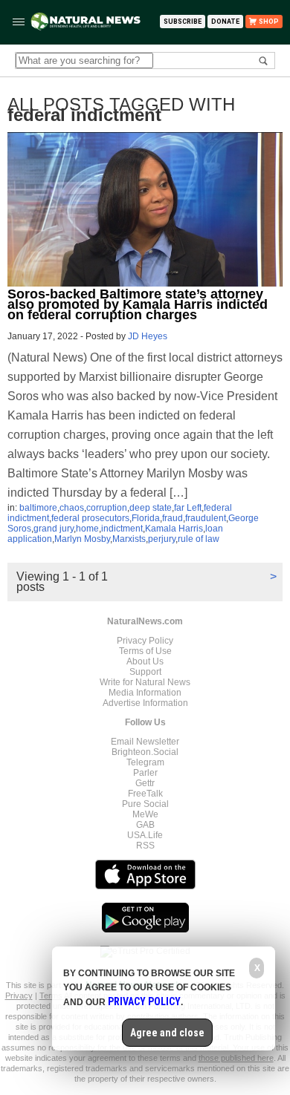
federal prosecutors (90, 518)
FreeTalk (145, 793)
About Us (145, 661)
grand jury (53, 528)
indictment (122, 528)
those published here (236, 1057)
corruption (106, 508)
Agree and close (167, 1033)
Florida (146, 518)
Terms (51, 995)
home (87, 528)
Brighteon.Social (145, 752)
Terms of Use (145, 651)
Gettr (145, 783)
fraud (172, 518)
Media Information (145, 692)
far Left (188, 508)
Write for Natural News (145, 682)
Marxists (129, 539)
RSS (145, 845)
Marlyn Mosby (82, 539)
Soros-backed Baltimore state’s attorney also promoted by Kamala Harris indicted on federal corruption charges (137, 304)
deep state (150, 508)
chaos (71, 508)
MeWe (145, 814)
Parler (145, 773)
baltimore (38, 508)
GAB (145, 825)
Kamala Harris (174, 528)
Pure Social (145, 804)
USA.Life (145, 835)
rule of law (198, 539)
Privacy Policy (145, 640)
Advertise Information (145, 703)
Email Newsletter (145, 741)
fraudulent (205, 518)
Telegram (145, 762)
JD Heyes (147, 336)
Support (145, 672)
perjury (161, 539)
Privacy (19, 995)
